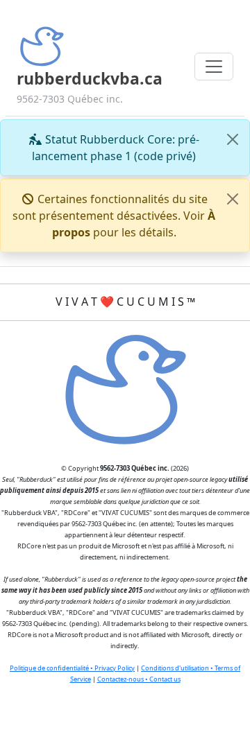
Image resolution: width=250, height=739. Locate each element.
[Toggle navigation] (213, 66)
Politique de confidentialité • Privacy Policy (72, 667)
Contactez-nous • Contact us (139, 679)
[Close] (232, 139)
